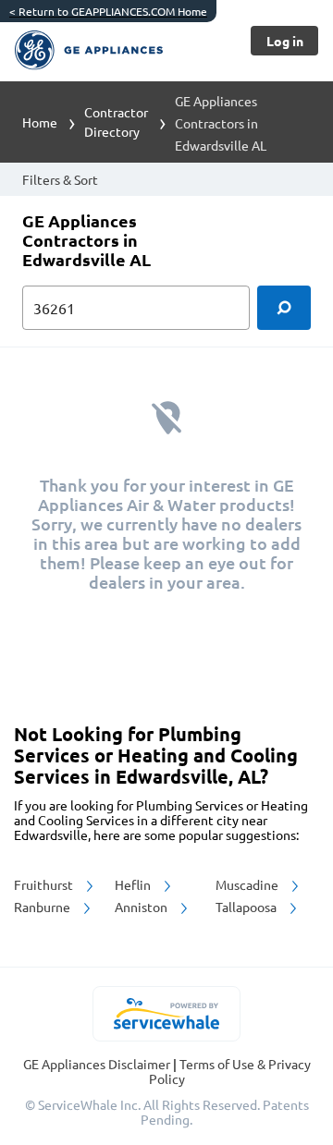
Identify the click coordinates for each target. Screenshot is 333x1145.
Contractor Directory (116, 122)
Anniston (142, 906)
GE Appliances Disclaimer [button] (98, 1063)
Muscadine (248, 884)
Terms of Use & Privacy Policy (230, 1071)
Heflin (134, 884)
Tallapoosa (247, 906)
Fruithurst (45, 884)
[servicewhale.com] (167, 1013)
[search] (284, 308)
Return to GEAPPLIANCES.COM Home (108, 11)
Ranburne (43, 906)
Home (39, 122)
